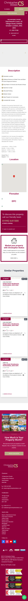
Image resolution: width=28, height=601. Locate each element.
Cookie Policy (19, 558)
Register (4, 532)
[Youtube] (10, 541)
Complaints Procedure (7, 562)
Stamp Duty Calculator (7, 521)
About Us (4, 527)
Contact (4, 533)
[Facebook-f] (3, 541)
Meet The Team (6, 528)
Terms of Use (4, 558)
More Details (8, 313)
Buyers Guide (5, 520)
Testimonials (5, 530)
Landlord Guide (6, 525)
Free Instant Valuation (7, 516)
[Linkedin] (14, 541)
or (7, 223)
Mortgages (4, 523)
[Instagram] (7, 541)
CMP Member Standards (16, 560)
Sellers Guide (5, 518)
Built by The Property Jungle (8, 564)
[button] (25, 52)
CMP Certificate (5, 560)
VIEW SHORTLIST (14, 33)
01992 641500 (10, 220)
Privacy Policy (12, 558)
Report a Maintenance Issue (9, 515)
